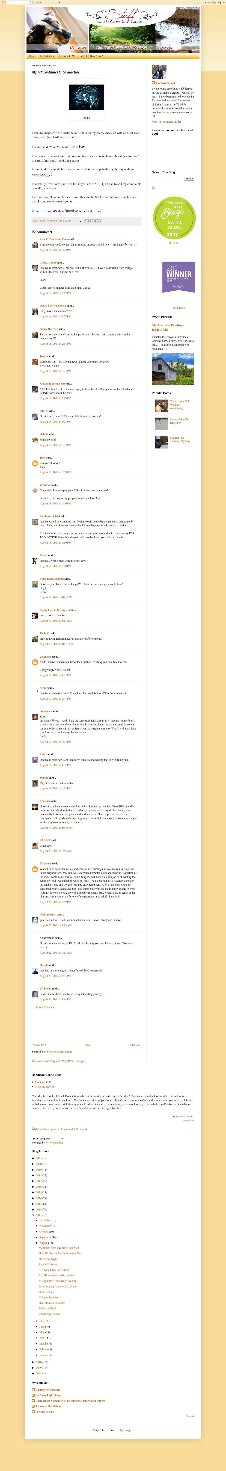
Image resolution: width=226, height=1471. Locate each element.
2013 (39, 1204)
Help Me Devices (45, 1086)
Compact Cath (43, 1082)
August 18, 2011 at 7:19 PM (55, 542)
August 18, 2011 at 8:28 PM (55, 566)
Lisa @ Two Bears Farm (54, 239)
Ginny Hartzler (49, 329)
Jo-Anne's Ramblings (48, 1406)
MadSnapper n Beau (52, 383)
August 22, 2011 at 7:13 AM (56, 952)
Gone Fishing (46, 1292)
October (44, 1231)
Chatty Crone (48, 262)
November (45, 1225)
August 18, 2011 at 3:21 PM (55, 371)
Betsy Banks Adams (52, 579)
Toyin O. (45, 633)
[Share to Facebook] (96, 221)
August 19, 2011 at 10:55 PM (56, 827)
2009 (39, 1367)
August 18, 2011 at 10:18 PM (56, 597)
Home (32, 56)
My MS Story (47, 56)
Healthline (174, 243)
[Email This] (86, 221)
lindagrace (46, 711)
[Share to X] (93, 221)
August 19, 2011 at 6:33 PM (55, 788)
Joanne (44, 356)
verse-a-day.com (188, 1120)
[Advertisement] (87, 1026)
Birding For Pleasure (48, 1390)
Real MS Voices (48, 1264)
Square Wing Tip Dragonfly (179, 420)
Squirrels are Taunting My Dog (180, 439)
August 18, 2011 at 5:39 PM (55, 472)
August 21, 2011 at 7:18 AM (56, 925)
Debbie (44, 434)
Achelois (45, 801)
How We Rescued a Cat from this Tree (60, 1253)
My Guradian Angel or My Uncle (57, 1286)
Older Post (134, 1045)
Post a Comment (45, 1007)
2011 (39, 1215)
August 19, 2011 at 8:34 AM (56, 620)
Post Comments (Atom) (60, 1051)
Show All (190, 1416)
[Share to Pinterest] (99, 221)
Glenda (44, 965)
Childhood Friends (49, 1314)
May (42, 1332)
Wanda (44, 777)
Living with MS (67, 56)
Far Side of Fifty (45, 1412)
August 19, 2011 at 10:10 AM (56, 644)
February (44, 1349)
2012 (39, 1209)
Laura (43, 754)
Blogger (128, 1430)
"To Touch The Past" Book (54, 1270)
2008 (39, 1373)
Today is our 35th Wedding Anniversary (180, 404)
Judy (43, 457)
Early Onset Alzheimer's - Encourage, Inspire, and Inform (70, 1401)
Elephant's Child (50, 516)
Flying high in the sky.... (54, 610)
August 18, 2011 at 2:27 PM (55, 293)
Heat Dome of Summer (52, 1303)
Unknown (46, 656)
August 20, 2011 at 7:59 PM (55, 902)
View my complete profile (166, 121)
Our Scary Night (48, 1259)
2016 (39, 1186)
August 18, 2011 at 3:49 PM (55, 398)
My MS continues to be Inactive (56, 1275)
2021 (39, 1158)
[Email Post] (79, 220)
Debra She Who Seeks (53, 305)
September (45, 1237)
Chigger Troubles (48, 1297)
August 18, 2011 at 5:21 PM (55, 421)
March (43, 1343)
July (42, 1321)
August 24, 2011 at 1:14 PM (55, 999)
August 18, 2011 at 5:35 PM (55, 445)
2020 (39, 1164)
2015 (39, 1192)
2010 (39, 1362)
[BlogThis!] (89, 221)
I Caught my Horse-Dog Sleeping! (58, 1281)
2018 (39, 1175)
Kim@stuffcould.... (166, 83)
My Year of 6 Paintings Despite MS (168, 327)
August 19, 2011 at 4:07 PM (55, 765)
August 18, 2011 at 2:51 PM (55, 343)
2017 (39, 1181)
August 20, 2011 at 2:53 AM (56, 851)
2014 (39, 1198)
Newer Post (39, 1045)
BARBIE (45, 840)
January (44, 1355)
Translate (58, 1142)
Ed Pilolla (45, 988)
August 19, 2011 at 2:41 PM (55, 698)
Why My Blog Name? (92, 56)
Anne (43, 688)
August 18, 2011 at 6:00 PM (55, 503)
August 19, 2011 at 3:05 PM (55, 741)
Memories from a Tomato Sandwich (59, 1248)
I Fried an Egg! (47, 1308)
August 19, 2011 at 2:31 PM (55, 675)
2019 (39, 1169)
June (42, 1326)
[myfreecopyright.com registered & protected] (59, 1129)
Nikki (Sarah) (48, 914)
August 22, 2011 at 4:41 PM (55, 976)
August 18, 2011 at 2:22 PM (55, 250)
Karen (43, 555)
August (43, 1243)
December (45, 1220)
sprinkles (45, 485)
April (42, 1338)
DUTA (44, 411)
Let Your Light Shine (48, 1395)
